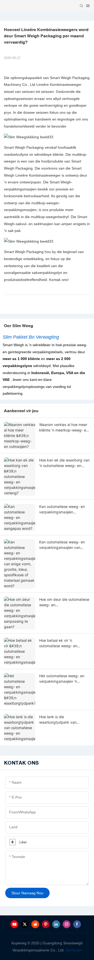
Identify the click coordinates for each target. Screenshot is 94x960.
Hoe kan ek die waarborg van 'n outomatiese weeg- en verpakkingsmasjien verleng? (64, 463)
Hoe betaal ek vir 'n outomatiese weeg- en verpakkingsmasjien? (58, 643)
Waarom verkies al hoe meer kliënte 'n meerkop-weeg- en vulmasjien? (63, 427)
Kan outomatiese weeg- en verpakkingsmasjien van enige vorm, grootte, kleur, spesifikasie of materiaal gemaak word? (62, 545)
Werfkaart (74, 950)
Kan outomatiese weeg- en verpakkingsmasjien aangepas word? (62, 509)
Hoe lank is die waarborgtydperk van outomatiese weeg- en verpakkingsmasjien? (58, 720)
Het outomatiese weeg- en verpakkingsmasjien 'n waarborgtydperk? (61, 679)
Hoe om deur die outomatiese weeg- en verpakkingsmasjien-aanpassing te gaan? (64, 602)
